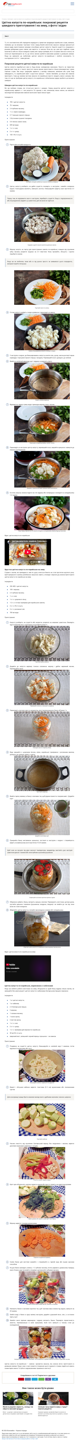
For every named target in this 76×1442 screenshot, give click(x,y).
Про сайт (35, 1439)
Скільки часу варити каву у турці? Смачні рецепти (52, 1408)
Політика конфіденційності (22, 1439)
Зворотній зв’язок (7, 1439)
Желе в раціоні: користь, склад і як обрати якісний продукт (18, 1408)
